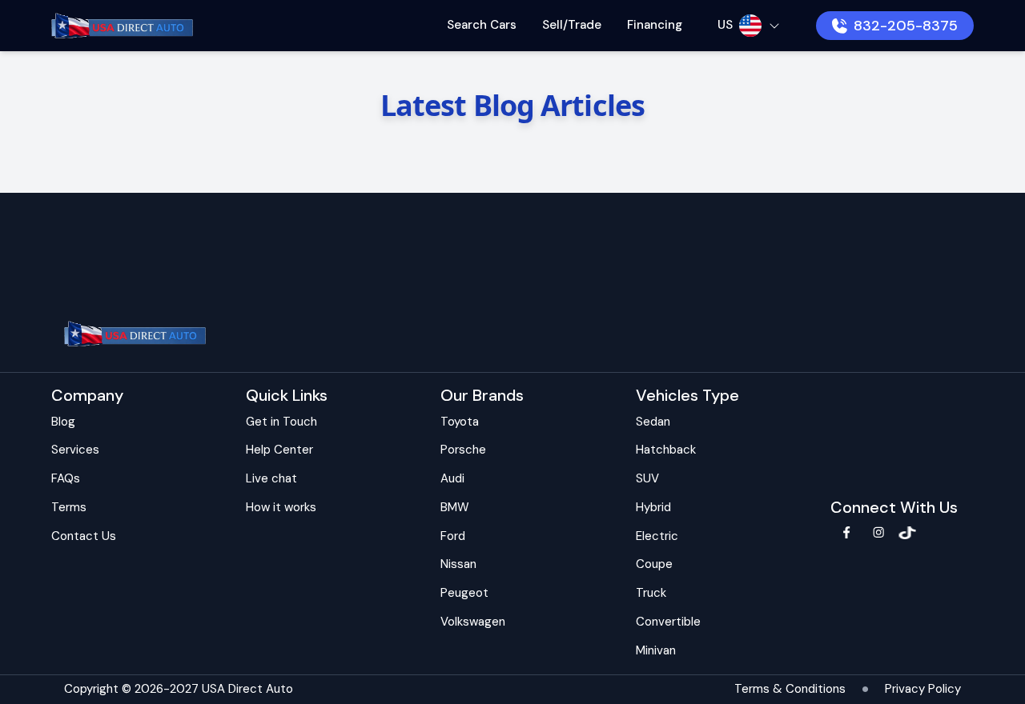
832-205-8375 (906, 25)
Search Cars (482, 25)
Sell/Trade (571, 25)
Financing (654, 25)
